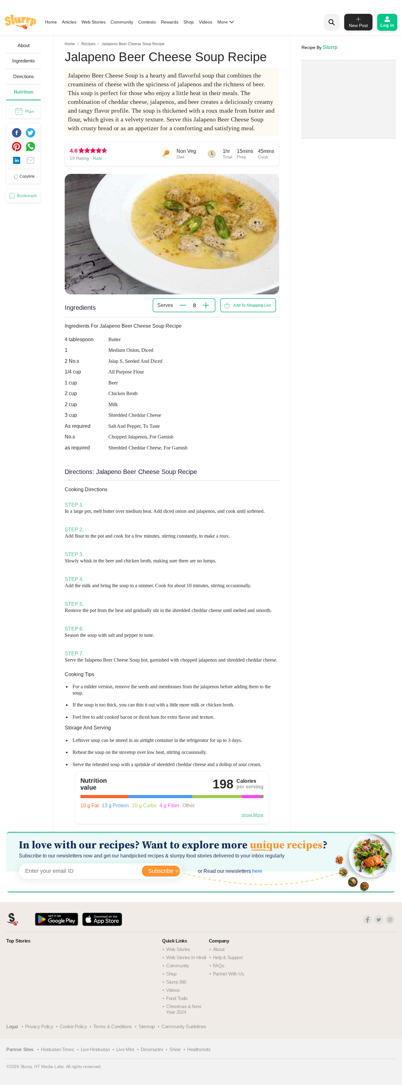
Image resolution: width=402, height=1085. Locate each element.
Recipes (88, 44)
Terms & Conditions (112, 1026)
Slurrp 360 (176, 982)
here (256, 871)
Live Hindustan (95, 1049)
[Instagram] (390, 919)
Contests (147, 21)
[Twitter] (378, 919)
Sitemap (147, 1026)
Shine (175, 1049)
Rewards (169, 21)
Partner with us (228, 973)
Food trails (177, 998)
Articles (69, 21)
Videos (205, 21)
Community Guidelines (183, 1026)
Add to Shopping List (252, 305)
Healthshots (199, 1049)
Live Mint (125, 1049)
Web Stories (93, 21)
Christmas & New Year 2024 (183, 1009)
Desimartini (152, 1049)
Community (122, 21)
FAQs (219, 965)
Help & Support (228, 957)
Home (51, 21)
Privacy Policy (39, 1026)
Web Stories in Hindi (186, 957)
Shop (188, 21)
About (219, 949)
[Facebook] (367, 919)
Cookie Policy (73, 1026)
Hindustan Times (57, 1049)
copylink (27, 176)
